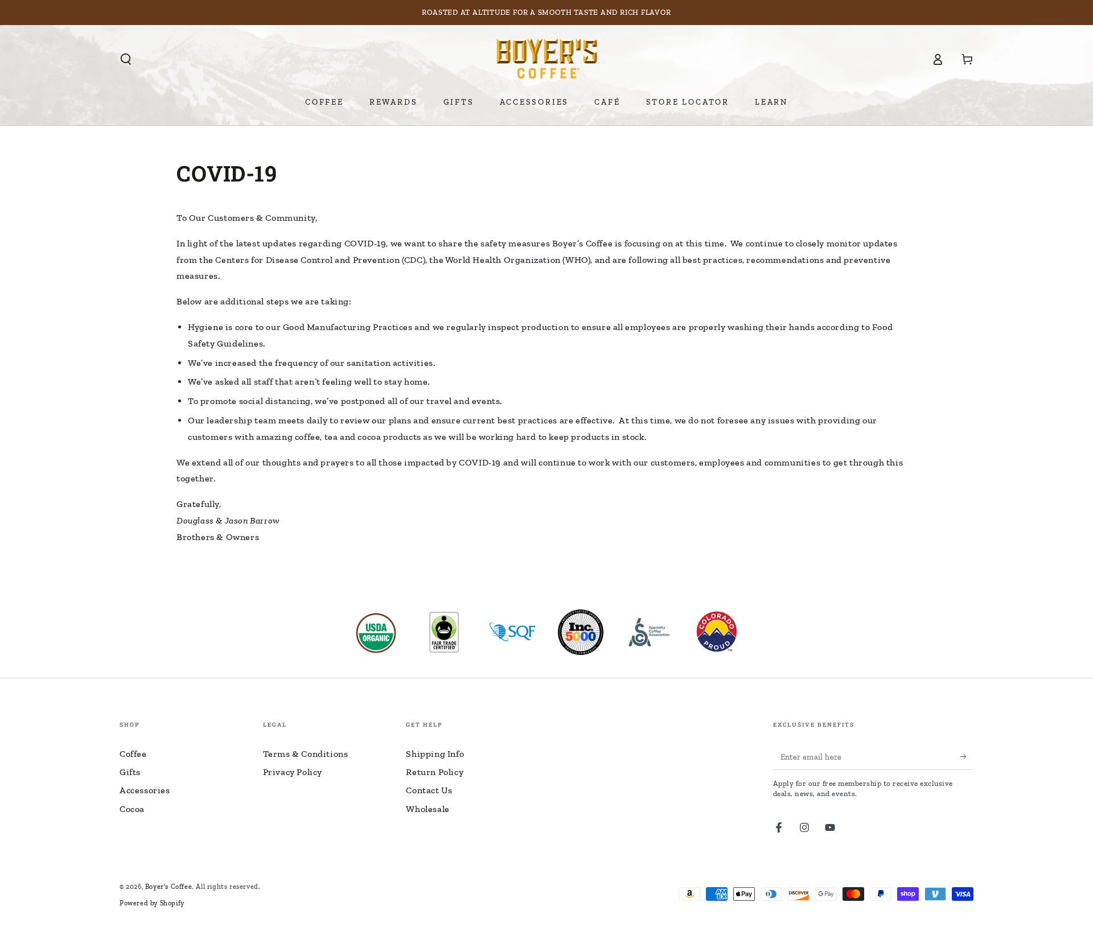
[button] (126, 59)
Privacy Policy (292, 772)
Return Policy (434, 772)
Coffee (133, 753)
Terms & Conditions (305, 753)
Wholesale (427, 809)
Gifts (130, 772)
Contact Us (429, 790)
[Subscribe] (966, 756)
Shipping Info (435, 753)
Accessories (145, 790)
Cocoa (132, 809)
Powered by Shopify (152, 903)
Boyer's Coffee (168, 887)
